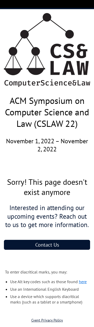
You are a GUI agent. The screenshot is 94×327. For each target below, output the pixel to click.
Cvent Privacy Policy (47, 320)
